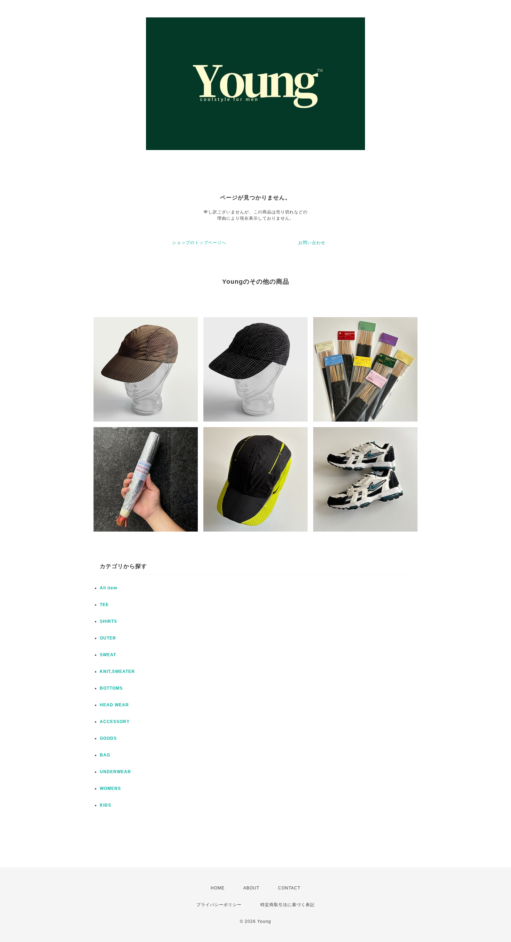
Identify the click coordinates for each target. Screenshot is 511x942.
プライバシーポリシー (219, 904)
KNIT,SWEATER (117, 671)
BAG (105, 755)
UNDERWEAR (115, 771)
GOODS (108, 738)
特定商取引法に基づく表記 (287, 904)
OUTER (108, 638)
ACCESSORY (115, 721)
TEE (104, 604)
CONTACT (289, 888)
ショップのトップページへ (199, 242)
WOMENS (110, 788)
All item (108, 588)
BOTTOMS (111, 688)
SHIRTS (108, 621)
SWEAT (108, 654)
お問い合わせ (311, 242)
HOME (218, 888)
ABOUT (251, 888)
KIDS (105, 805)
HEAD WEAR (114, 704)
